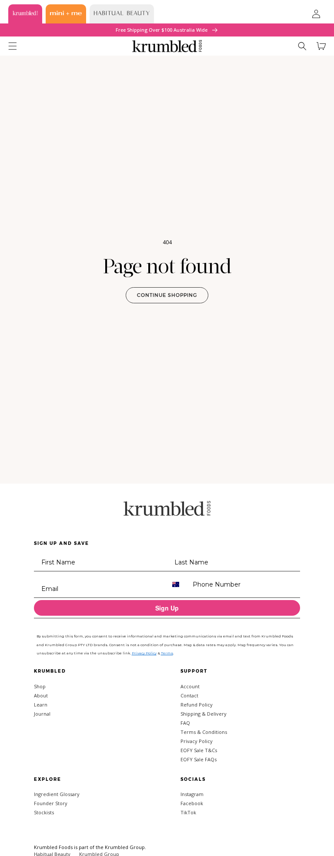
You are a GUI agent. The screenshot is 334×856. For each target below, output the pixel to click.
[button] (12, 46)
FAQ (185, 723)
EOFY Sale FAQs (198, 759)
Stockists (44, 812)
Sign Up (167, 608)
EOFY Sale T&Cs (198, 750)
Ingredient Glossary (57, 794)
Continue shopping (167, 295)
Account (190, 686)
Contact (189, 695)
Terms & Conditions (203, 732)
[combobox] (177, 584)
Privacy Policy (196, 741)
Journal (42, 713)
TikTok (188, 812)
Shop (40, 686)
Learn (40, 704)
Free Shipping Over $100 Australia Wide (162, 30)
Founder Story (50, 803)
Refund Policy (196, 704)
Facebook (191, 803)
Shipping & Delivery (203, 713)
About (41, 695)
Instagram (192, 794)
